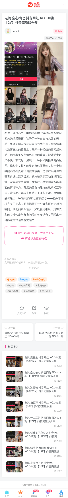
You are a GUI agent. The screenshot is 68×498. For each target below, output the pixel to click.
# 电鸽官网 (24, 285)
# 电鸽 (10, 285)
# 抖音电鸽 (29, 291)
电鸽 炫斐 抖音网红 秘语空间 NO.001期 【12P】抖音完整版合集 (42, 451)
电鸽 (12, 279)
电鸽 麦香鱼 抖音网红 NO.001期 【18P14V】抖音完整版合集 (42, 359)
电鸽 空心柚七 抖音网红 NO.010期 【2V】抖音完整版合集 (29, 20)
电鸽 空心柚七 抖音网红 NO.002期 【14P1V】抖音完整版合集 (42, 374)
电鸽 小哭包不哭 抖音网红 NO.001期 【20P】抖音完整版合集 (42, 466)
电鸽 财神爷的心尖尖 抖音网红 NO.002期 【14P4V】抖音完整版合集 (41, 436)
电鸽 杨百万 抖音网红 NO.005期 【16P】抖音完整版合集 (42, 404)
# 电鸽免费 (12, 291)
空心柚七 (40, 279)
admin (16, 31)
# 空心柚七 (45, 291)
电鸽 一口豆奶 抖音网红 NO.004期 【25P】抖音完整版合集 (42, 419)
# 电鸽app (41, 285)
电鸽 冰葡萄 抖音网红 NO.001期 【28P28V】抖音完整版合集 (42, 389)
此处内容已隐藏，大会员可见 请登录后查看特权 (35, 235)
